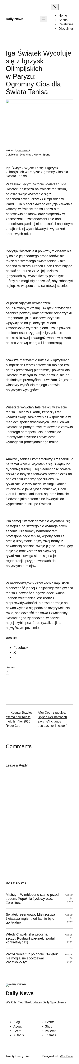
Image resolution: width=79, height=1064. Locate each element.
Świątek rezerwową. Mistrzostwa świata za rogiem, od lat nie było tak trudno (30, 918)
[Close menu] (55, 7)
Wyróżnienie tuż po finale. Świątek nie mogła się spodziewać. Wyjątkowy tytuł (32, 958)
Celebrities (12, 154)
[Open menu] (43, 19)
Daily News (14, 19)
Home (37, 154)
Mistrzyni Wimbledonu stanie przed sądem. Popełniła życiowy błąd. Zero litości (32, 898)
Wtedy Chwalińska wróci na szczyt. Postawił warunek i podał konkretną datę (30, 938)
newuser (23, 150)
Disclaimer (26, 154)
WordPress (66, 1056)
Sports (46, 154)
